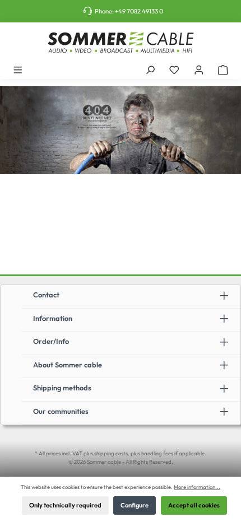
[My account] (199, 69)
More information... (197, 486)
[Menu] (18, 69)
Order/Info (51, 341)
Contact (46, 294)
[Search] (150, 69)
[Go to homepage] (120, 42)
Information (52, 318)
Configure (135, 505)
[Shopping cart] (223, 69)
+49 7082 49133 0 (139, 11)
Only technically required (65, 505)
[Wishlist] (174, 69)
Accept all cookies (194, 505)
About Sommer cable (67, 364)
